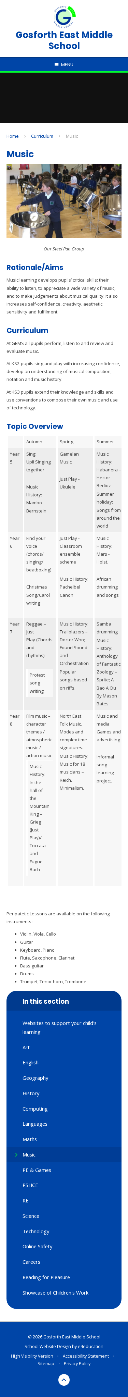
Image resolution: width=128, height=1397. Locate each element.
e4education (90, 1346)
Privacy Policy (77, 1364)
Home (12, 136)
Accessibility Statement (86, 1356)
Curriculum (42, 136)
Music (72, 136)
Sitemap (46, 1364)
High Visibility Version (32, 1356)
